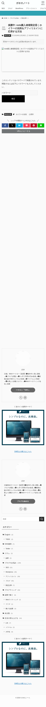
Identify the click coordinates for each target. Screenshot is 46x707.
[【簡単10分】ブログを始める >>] (23, 13)
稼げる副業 (11, 608)
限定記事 (7, 35)
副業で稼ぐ (10, 595)
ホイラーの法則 (21, 114)
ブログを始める (23, 501)
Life (8, 623)
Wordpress (11, 572)
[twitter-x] (20, 397)
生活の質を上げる (13, 618)
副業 (9, 558)
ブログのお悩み (13, 563)
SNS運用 (9, 544)
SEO (9, 567)
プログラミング (12, 590)
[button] (5, 125)
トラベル (10, 627)
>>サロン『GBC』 (23, 390)
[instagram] (25, 397)
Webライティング (13, 599)
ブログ (10, 581)
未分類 (9, 613)
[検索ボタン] (3, 3)
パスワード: (7, 93)
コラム (9, 553)
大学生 (9, 632)
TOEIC (9, 539)
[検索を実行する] (41, 519)
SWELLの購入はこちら (23, 451)
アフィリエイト (13, 576)
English (9, 535)
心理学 (31, 114)
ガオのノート (23, 3)
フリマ (9, 604)
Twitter (9, 548)
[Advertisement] (23, 241)
